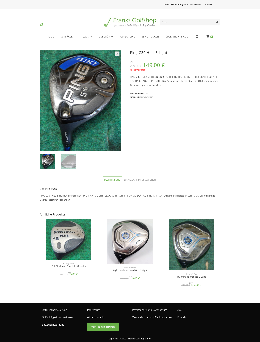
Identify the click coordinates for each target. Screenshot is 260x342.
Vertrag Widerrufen (103, 326)
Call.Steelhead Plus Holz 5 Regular (69, 266)
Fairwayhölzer (146, 96)
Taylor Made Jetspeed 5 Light (191, 276)
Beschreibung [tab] (112, 179)
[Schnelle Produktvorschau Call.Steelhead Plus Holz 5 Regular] (97, 224)
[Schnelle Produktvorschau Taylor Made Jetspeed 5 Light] (219, 224)
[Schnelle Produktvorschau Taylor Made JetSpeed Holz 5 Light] (158, 224)
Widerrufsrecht (95, 317)
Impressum (93, 310)
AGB (179, 310)
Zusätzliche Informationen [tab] (140, 179)
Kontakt (208, 4)
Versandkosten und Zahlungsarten (152, 317)
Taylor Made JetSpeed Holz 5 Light (130, 270)
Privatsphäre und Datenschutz (149, 310)
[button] (117, 54)
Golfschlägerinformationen (57, 317)
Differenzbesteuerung (54, 310)
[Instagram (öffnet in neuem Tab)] (41, 21)
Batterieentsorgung (53, 324)
